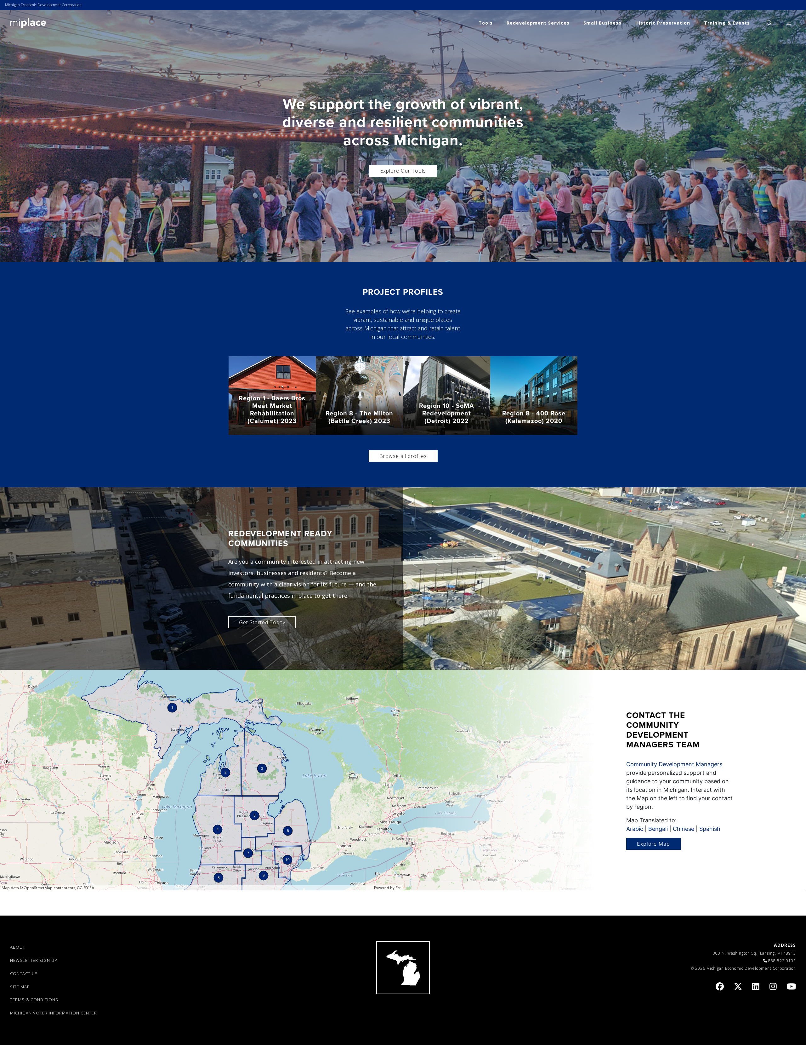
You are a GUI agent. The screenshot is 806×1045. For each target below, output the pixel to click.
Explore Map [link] (653, 844)
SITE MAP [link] (20, 987)
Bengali (658, 828)
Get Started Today (262, 622)
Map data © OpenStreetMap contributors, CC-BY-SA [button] (48, 888)
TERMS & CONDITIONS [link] (34, 999)
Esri (398, 888)
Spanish (709, 828)
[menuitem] (769, 22)
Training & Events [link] (727, 23)
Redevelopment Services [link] (538, 23)
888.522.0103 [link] (782, 960)
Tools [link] (486, 23)
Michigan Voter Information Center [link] (53, 1013)
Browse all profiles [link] (403, 456)
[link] (28, 22)
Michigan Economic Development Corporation (43, 5)
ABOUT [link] (17, 947)
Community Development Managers (674, 764)
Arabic (634, 828)
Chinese (683, 828)
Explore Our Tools (403, 170)
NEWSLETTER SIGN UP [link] (33, 960)
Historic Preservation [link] (662, 23)
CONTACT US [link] (24, 973)
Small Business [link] (602, 23)
